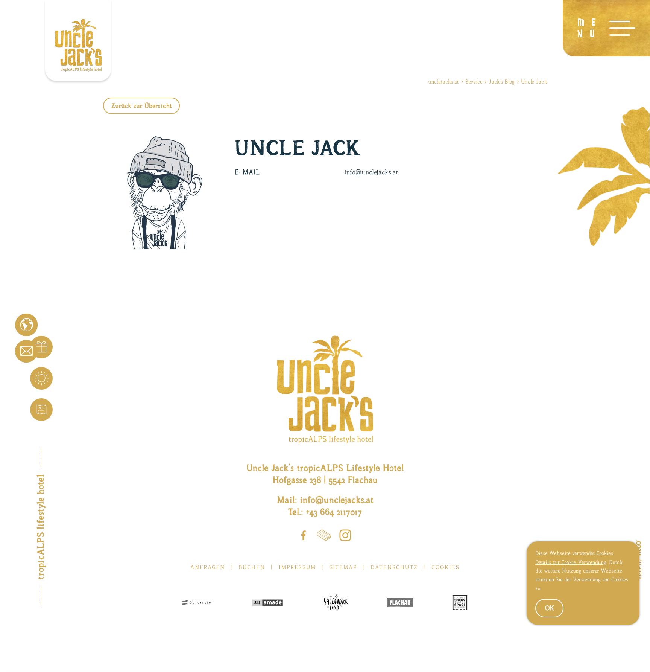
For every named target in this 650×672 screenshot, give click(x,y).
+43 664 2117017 (334, 511)
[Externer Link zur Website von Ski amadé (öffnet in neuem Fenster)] (267, 603)
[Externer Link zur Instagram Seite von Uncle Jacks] (345, 536)
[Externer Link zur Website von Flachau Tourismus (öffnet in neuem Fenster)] (400, 603)
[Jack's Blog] (324, 536)
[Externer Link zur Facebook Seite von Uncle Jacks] (303, 536)
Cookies (445, 567)
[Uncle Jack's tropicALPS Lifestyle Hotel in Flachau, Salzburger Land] (78, 40)
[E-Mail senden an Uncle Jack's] (26, 351)
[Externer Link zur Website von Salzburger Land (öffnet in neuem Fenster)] (335, 603)
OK (549, 608)
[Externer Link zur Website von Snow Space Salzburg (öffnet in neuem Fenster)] (459, 603)
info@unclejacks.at (337, 499)
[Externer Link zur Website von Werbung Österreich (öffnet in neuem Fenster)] (198, 603)
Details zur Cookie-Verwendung (570, 562)
